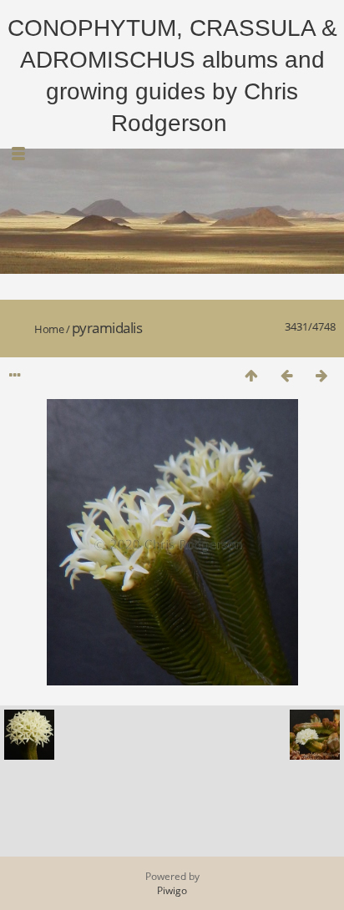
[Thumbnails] (251, 375)
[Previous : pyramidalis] (286, 375)
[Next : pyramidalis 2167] (321, 375)
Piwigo (172, 890)
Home (48, 328)
